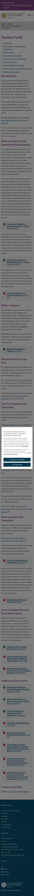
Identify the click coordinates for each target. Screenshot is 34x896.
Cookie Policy (24, 446)
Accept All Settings (17, 464)
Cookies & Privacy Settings (17, 459)
